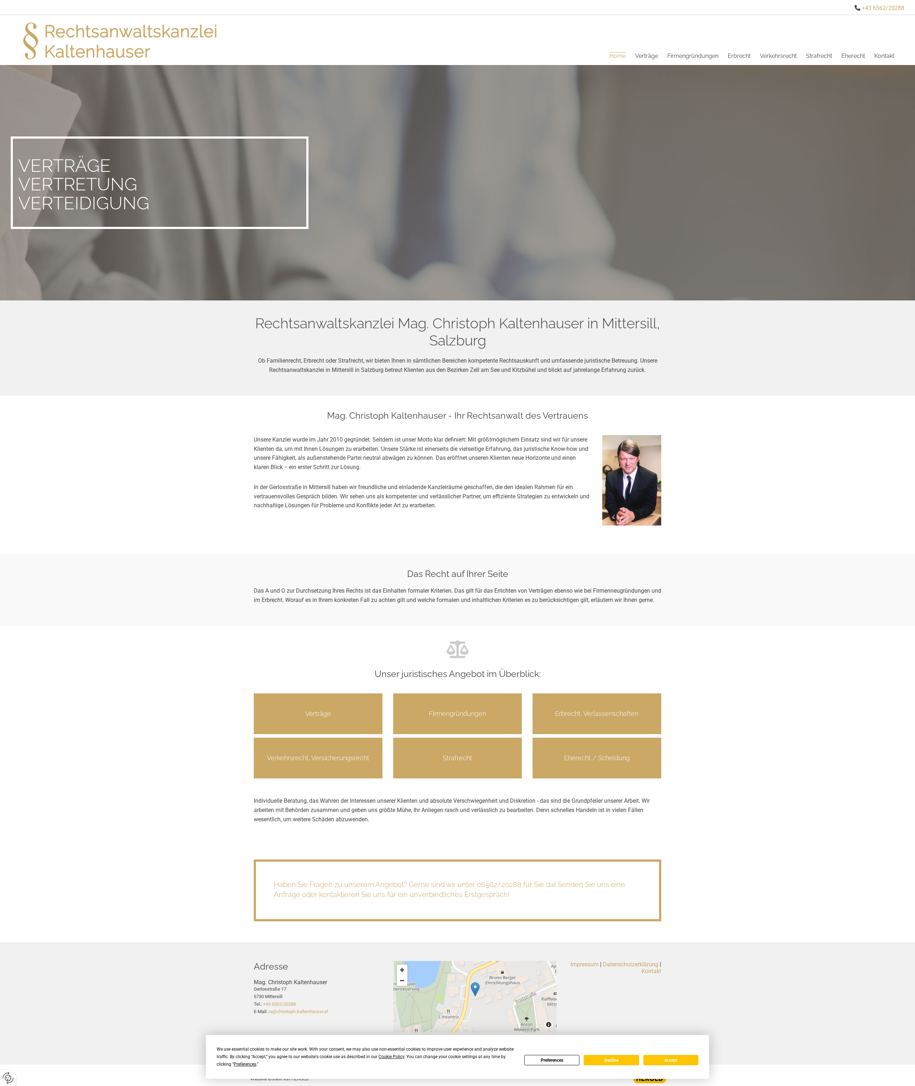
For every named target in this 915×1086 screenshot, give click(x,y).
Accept (670, 1060)
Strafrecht (819, 56)
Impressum (584, 964)
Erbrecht (739, 56)
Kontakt (884, 56)
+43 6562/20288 (883, 8)
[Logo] (122, 40)
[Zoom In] (402, 970)
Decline (611, 1060)
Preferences (552, 1060)
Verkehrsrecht (778, 56)
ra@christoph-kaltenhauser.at (298, 1011)
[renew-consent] (8, 1078)
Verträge (646, 56)
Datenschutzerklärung (630, 964)
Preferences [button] (245, 1064)
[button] (318, 713)
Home (617, 56)
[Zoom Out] (402, 980)
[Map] (475, 996)
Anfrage (287, 894)
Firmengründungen (692, 56)
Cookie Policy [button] (391, 1056)
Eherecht (853, 56)
